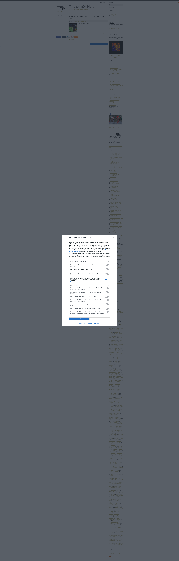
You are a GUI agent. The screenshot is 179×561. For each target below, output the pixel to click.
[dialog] (89, 280)
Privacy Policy (97, 323)
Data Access (89, 323)
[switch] (107, 265)
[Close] (113, 237)
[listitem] (89, 261)
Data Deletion (82, 323)
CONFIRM (79, 318)
